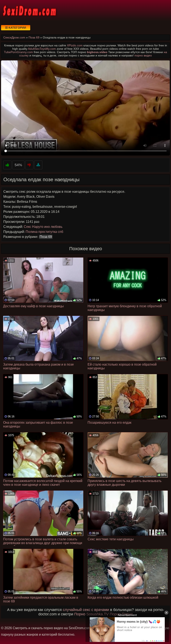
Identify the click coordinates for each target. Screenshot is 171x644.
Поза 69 (46, 236)
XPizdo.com (75, 45)
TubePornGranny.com (18, 52)
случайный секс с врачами (86, 610)
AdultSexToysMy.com (42, 48)
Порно (79, 614)
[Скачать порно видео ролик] (38, 165)
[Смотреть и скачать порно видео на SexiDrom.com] (29, 10)
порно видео (143, 55)
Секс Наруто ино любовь (43, 226)
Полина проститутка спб (44, 231)
